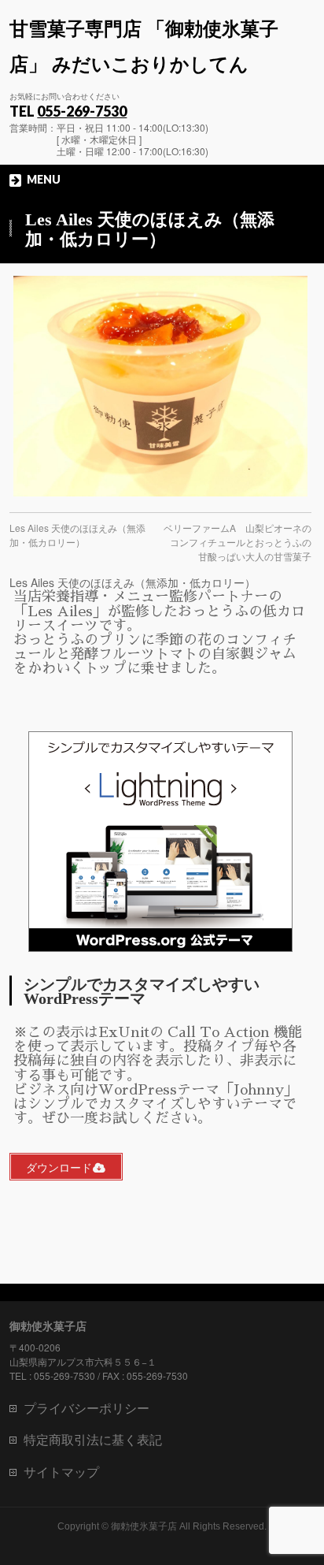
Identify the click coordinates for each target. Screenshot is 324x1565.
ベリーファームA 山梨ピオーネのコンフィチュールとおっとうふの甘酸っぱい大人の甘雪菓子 (237, 542)
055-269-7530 (82, 111)
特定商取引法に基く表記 (93, 1439)
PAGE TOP (301, 1502)
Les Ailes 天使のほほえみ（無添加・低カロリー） (77, 534)
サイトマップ (61, 1472)
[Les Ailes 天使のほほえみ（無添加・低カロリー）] (160, 386)
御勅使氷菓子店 (144, 1526)
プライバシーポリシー (86, 1408)
